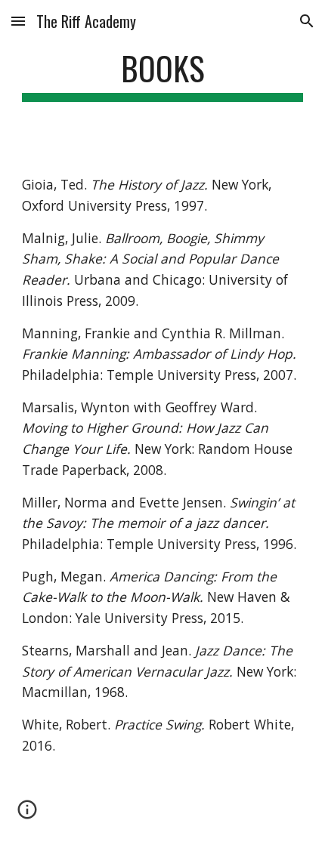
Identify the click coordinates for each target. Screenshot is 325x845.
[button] (18, 21)
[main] (163, 75)
